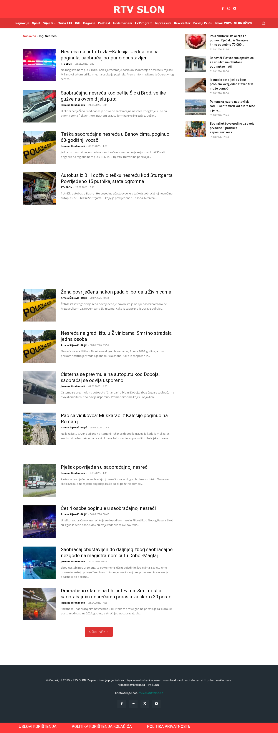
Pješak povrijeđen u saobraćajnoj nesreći (105, 467)
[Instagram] (229, 9)
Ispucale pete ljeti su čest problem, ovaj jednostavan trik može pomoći (231, 84)
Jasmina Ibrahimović (73, 104)
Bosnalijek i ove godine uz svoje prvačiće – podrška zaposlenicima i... (232, 128)
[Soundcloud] (133, 704)
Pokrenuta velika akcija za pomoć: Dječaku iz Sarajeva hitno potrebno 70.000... (229, 40)
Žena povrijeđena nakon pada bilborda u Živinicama (116, 292)
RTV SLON (66, 63)
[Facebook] (223, 9)
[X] (145, 704)
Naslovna (29, 36)
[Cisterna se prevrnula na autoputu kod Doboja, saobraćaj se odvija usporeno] (39, 387)
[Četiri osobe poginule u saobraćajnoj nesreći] (39, 521)
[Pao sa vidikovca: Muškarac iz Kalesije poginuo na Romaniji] (39, 429)
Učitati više (97, 632)
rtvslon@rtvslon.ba (151, 693)
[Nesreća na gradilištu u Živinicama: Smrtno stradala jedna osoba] (39, 346)
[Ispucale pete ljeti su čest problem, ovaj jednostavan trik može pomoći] (195, 85)
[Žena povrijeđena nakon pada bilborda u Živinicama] (39, 305)
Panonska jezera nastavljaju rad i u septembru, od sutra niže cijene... (232, 106)
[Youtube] (235, 9)
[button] (263, 23)
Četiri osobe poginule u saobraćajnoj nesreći (108, 508)
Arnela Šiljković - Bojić (74, 297)
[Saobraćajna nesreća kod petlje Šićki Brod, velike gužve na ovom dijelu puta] (39, 106)
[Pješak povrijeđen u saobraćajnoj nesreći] (39, 480)
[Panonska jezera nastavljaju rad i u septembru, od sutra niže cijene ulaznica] (195, 107)
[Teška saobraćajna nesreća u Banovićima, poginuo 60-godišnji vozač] (39, 147)
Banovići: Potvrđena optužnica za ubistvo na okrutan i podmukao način (232, 62)
